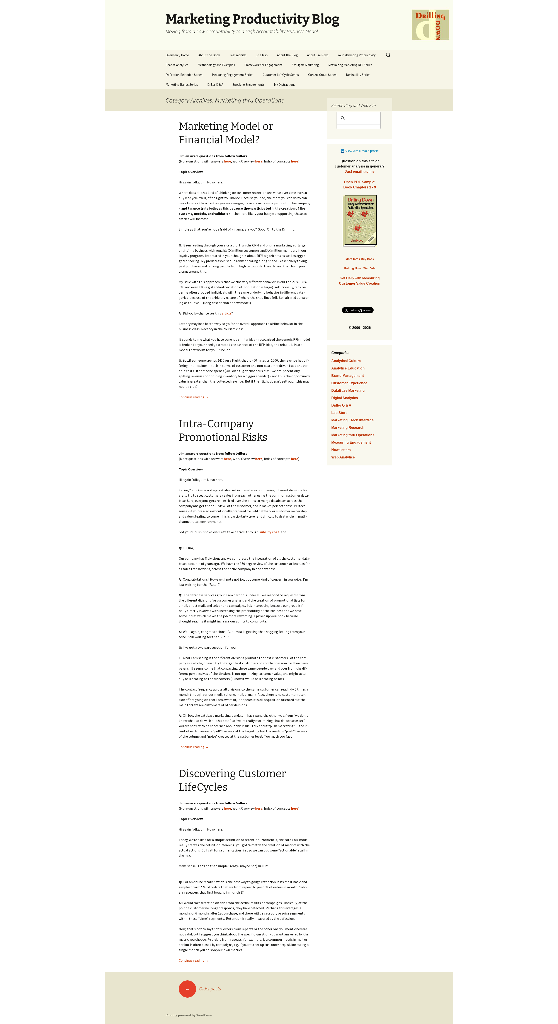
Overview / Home (177, 55)
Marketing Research (347, 427)
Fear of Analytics (177, 65)
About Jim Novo (317, 55)
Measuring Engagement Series (232, 75)
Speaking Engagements (249, 84)
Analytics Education (348, 368)
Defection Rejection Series (184, 75)
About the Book (209, 55)
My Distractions (284, 84)
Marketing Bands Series (182, 84)
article (226, 313)
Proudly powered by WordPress (189, 1015)
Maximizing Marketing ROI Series (350, 65)
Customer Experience (349, 383)
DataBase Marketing (348, 390)
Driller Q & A (215, 84)
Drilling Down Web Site (359, 268)
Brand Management (347, 376)
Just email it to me (359, 171)
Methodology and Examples (216, 65)
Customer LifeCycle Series (281, 75)
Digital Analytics (344, 398)
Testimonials (238, 55)
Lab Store (339, 413)
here (258, 161)
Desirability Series (358, 75)
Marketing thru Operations (352, 435)
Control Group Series (322, 75)
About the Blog (287, 55)
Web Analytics (343, 457)
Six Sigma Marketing (305, 65)
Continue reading (194, 397)
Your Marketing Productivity (357, 55)
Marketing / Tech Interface (352, 420)
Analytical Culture (346, 361)
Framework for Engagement (263, 65)
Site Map (262, 55)
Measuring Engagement (351, 442)
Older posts (203, 989)
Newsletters (341, 450)
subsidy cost (269, 532)
